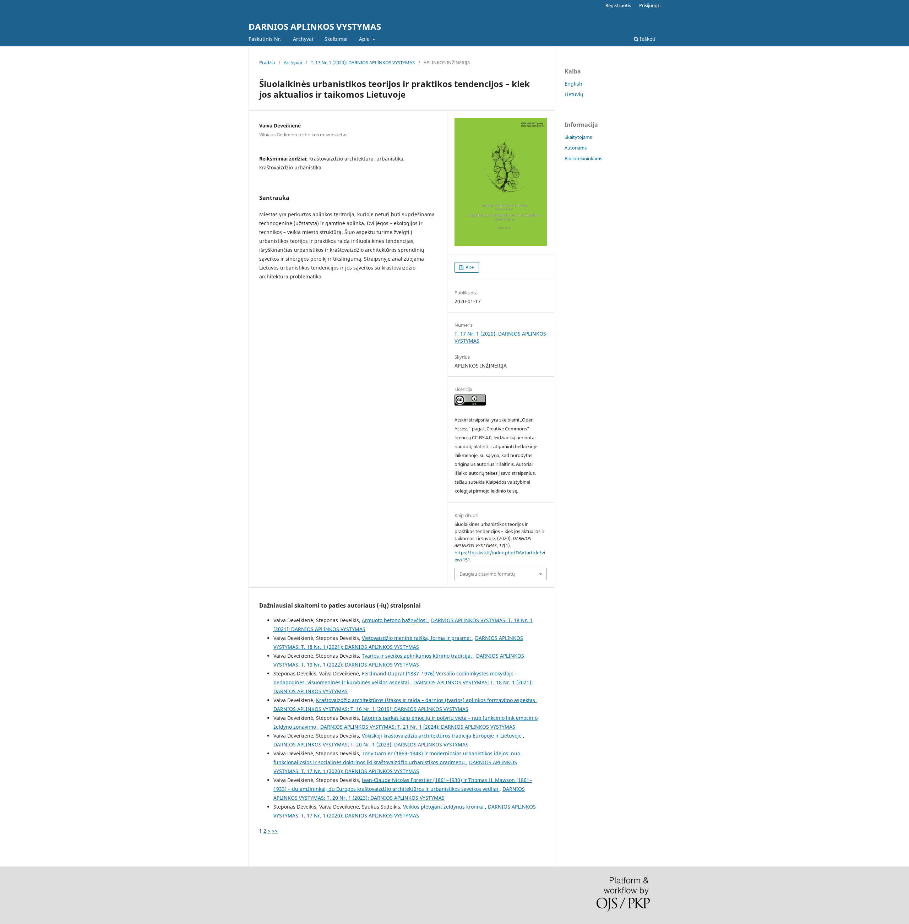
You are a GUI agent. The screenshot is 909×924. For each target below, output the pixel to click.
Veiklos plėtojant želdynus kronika (444, 806)
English (573, 83)
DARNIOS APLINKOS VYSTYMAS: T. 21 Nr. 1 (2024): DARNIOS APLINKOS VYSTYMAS (417, 726)
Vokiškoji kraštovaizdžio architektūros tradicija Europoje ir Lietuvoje (442, 735)
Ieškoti (646, 39)
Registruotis (618, 5)
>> (275, 830)
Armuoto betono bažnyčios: (395, 620)
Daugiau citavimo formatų (487, 574)
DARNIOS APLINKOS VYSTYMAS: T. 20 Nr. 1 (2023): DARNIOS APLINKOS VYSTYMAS (370, 744)
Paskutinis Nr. (265, 39)
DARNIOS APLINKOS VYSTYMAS (315, 26)
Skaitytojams (578, 137)
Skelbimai (336, 39)
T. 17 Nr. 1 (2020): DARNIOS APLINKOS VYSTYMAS (363, 62)
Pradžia (267, 62)
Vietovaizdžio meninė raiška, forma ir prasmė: (417, 638)
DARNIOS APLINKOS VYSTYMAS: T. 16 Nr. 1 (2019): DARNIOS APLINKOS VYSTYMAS (370, 709)
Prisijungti (649, 5)
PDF (469, 267)
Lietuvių (574, 94)
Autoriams (576, 148)
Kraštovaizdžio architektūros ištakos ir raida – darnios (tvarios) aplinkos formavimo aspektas (426, 700)
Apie (365, 39)
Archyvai (303, 39)
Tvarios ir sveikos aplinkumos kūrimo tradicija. (417, 655)
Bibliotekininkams (583, 158)
